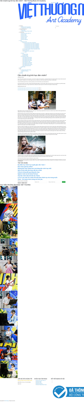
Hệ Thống (56, 2)
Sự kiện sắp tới (25, 55)
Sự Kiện (22, 53)
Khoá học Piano (23, 34)
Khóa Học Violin (24, 38)
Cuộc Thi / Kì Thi (24, 41)
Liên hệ (20, 67)
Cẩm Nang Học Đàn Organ (27, 58)
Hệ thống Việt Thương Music (26, 26)
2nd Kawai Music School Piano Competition (32, 47)
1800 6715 (52, 2)
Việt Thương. (6, 400)
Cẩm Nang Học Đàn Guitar (27, 57)
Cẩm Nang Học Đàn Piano (27, 59)
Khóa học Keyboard (24, 39)
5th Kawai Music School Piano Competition (32, 44)
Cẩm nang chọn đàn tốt (27, 65)
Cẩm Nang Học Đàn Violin (27, 63)
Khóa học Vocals (24, 37)
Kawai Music (23, 30)
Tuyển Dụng (23, 66)
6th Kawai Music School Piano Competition (32, 43)
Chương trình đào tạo (24, 70)
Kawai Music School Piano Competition (29, 42)
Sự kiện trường (25, 54)
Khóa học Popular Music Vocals (41, 384)
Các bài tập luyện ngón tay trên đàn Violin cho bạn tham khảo (28, 89)
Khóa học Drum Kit (24, 36)
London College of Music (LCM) (26, 31)
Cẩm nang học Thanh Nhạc (27, 62)
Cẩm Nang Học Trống (26, 61)
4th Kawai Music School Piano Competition (32, 45)
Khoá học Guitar (24, 35)
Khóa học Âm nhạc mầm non (26, 33)
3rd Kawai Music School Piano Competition (32, 46)
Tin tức (20, 40)
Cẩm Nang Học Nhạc (24, 56)
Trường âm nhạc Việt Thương (26, 69)
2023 (25, 52)
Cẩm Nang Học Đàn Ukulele (27, 64)
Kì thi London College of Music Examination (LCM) (31, 48)
